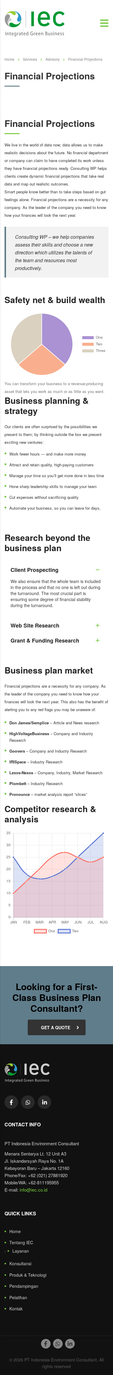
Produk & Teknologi (27, 1275)
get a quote (55, 1027)
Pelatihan (18, 1297)
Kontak (16, 1309)
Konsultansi (20, 1263)
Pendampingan (23, 1286)
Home (9, 59)
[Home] (35, 23)
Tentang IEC (21, 1242)
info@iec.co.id (33, 1189)
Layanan (20, 1251)
